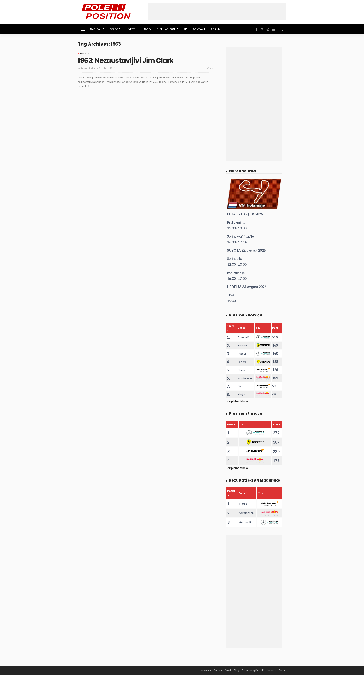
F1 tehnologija (167, 29)
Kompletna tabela (237, 401)
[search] (281, 29)
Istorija (85, 53)
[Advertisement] (217, 11)
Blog (147, 29)
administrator (88, 68)
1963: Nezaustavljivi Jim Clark (125, 60)
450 (212, 68)
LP (185, 29)
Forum (215, 29)
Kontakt (198, 29)
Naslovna (97, 29)
